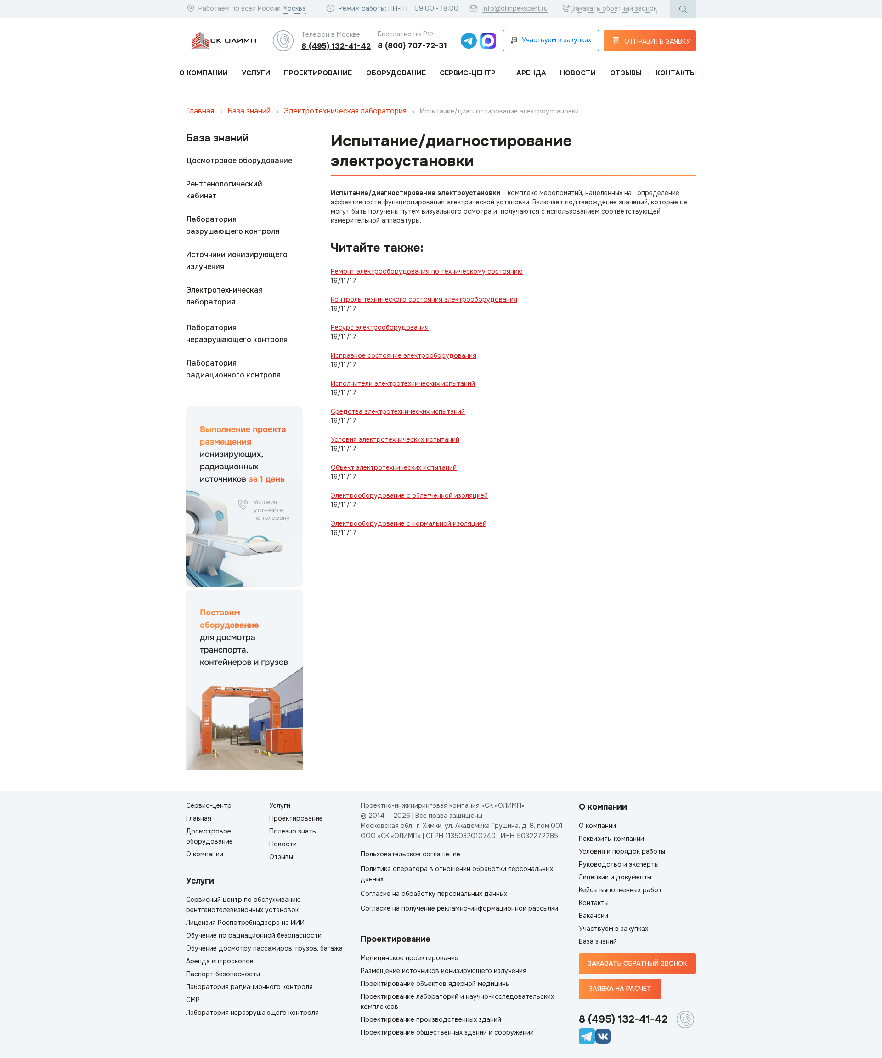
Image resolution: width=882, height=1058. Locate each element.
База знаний (249, 111)
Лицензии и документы (615, 877)
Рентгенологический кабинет (224, 190)
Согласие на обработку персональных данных (434, 893)
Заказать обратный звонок (614, 8)
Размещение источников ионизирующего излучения (443, 971)
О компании (203, 73)
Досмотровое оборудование (239, 160)
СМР (193, 1000)
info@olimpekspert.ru (515, 8)
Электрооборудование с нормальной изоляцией (408, 523)
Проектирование (318, 73)
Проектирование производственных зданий (431, 1019)
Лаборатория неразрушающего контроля (237, 333)
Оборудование (396, 73)
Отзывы (626, 73)
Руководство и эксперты (619, 864)
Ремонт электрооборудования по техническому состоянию (427, 271)
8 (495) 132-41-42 (336, 46)
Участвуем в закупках (613, 928)
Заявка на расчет (619, 989)
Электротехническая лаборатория (346, 111)
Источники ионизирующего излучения (237, 260)
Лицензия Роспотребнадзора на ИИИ (245, 922)
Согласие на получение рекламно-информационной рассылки (459, 908)
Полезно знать (292, 831)
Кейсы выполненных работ (620, 890)
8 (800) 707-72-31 (412, 46)
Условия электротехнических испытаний (395, 439)
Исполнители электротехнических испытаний (403, 383)
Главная (200, 111)
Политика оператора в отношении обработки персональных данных (457, 874)
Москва (294, 8)
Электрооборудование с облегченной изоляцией (409, 495)
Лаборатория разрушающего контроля (232, 225)
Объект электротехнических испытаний (394, 467)
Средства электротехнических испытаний (398, 411)
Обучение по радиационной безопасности (254, 935)
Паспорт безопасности (223, 974)
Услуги (256, 73)
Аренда (531, 73)
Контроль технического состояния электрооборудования (424, 299)
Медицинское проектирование (409, 958)
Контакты (676, 73)
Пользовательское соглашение (410, 854)
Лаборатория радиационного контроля (233, 369)
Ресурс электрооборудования (380, 327)
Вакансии (593, 916)
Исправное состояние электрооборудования (403, 355)
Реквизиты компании (611, 838)
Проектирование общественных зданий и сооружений (447, 1032)
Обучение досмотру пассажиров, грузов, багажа (264, 948)
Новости (578, 73)
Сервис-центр (468, 73)
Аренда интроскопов (220, 961)
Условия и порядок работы (622, 851)
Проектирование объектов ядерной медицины (435, 983)
